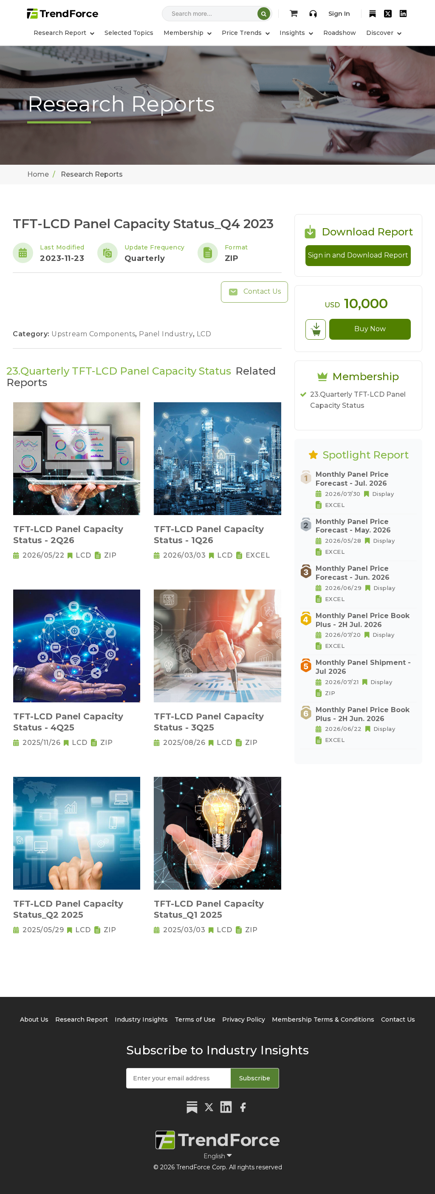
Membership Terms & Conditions (323, 1019)
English (215, 1156)
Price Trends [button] (242, 33)
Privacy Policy (243, 1019)
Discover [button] (380, 33)
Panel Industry (167, 334)
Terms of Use (195, 1019)
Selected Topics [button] (129, 33)
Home (38, 174)
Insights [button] (293, 33)
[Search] (263, 13)
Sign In (339, 13)
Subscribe (254, 1078)
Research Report (81, 1019)
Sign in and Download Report (358, 255)
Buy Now (370, 329)
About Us (34, 1019)
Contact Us (261, 291)
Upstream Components (94, 334)
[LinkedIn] (403, 14)
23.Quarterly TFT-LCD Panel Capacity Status (358, 399)
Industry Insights (141, 1019)
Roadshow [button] (339, 33)
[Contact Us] (313, 13)
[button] (187, 33)
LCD (204, 334)
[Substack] (372, 14)
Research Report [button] (61, 33)
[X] (388, 14)
